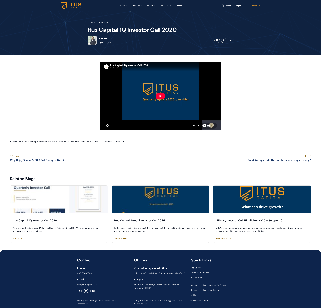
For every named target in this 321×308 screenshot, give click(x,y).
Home (90, 22)
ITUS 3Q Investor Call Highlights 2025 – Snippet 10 (249, 220)
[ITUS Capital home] (71, 5)
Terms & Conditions (200, 272)
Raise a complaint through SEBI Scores (208, 285)
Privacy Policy (197, 277)
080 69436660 (84, 273)
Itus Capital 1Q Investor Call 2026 (35, 220)
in (231, 40)
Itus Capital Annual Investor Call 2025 (139, 220)
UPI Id (193, 295)
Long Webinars (102, 22)
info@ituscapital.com (87, 284)
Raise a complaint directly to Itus (206, 290)
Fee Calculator (197, 267)
